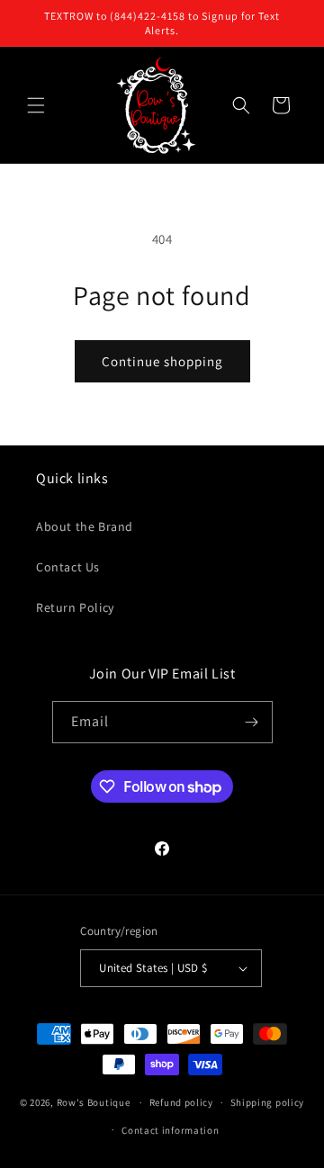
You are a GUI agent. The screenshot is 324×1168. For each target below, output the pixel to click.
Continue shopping (162, 361)
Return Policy (75, 607)
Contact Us (68, 567)
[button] (36, 105)
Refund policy (181, 1102)
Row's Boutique (93, 1102)
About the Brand (84, 526)
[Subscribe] (252, 722)
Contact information (170, 1130)
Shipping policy (267, 1102)
